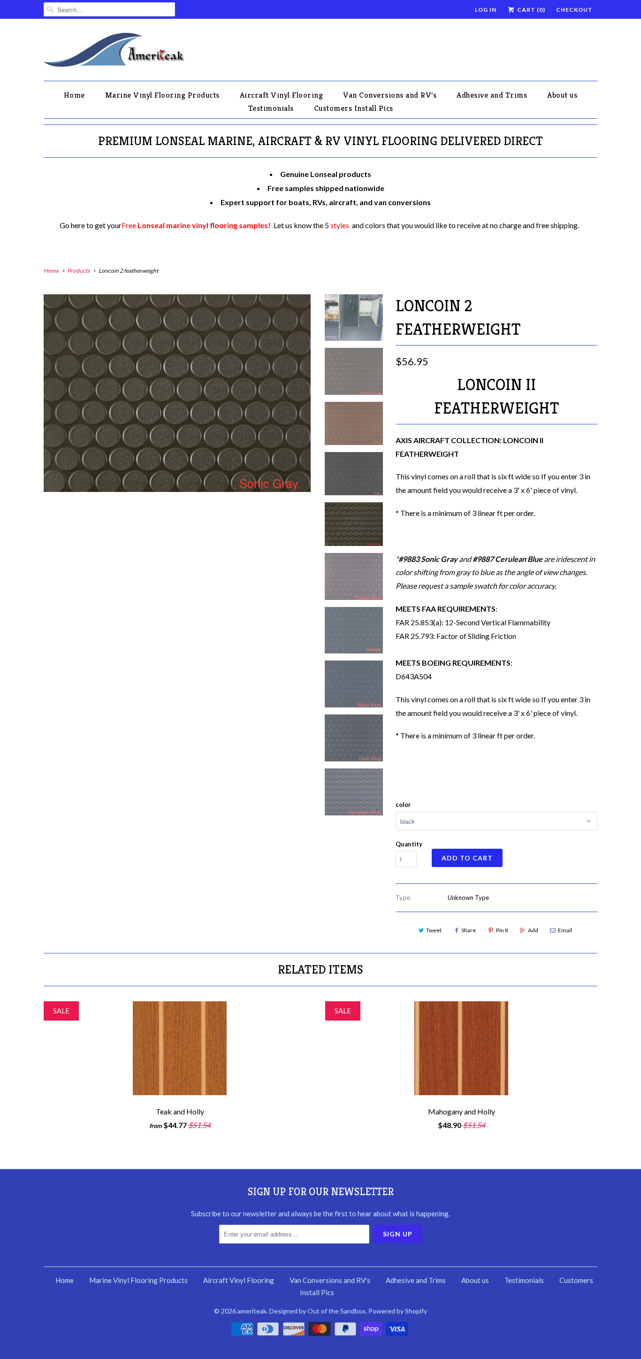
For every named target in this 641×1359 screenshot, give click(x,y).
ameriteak (252, 1311)
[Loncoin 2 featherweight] (177, 393)
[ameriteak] (114, 52)
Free (196, 225)
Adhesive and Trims (492, 95)
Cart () (530, 9)
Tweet (434, 930)
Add (533, 930)
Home (74, 95)
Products (78, 270)
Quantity (409, 844)
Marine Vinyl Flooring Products (162, 95)
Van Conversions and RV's (389, 95)
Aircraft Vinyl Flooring (281, 95)
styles (339, 225)
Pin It (502, 930)
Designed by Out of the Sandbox (317, 1311)
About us (562, 95)
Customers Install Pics (353, 108)
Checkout (574, 9)
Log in (485, 9)
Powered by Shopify (397, 1311)
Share (468, 930)
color (403, 804)
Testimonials (271, 108)
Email (565, 930)
